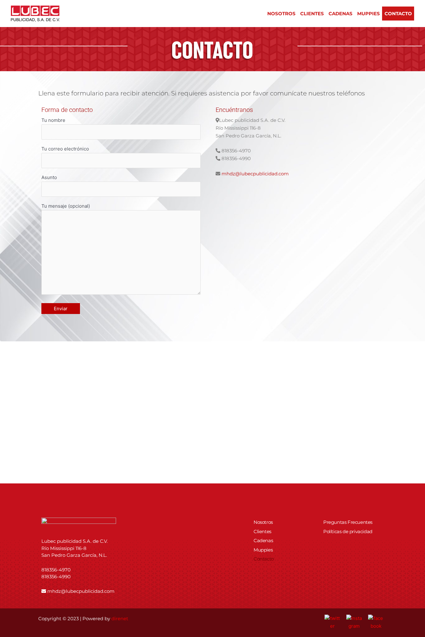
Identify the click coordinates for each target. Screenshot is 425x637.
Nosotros (281, 13)
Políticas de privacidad (347, 531)
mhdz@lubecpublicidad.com (255, 174)
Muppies (368, 13)
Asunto (49, 177)
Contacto (398, 13)
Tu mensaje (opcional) (65, 206)
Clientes (312, 13)
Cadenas (341, 13)
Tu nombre (53, 120)
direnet (119, 618)
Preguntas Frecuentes (347, 522)
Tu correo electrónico (65, 149)
